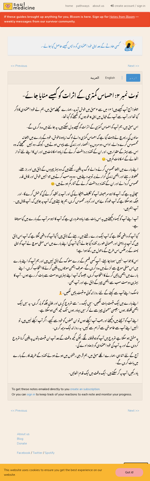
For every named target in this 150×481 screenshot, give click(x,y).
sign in (31, 394)
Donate (22, 443)
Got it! (129, 472)
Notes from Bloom (122, 17)
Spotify (49, 453)
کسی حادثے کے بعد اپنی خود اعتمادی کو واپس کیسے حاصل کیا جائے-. (80, 45)
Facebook (23, 453)
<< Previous (19, 66)
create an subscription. (85, 389)
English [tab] (110, 78)
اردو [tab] (133, 78)
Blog (20, 439)
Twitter (37, 453)
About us (23, 434)
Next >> (133, 66)
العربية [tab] (94, 78)
